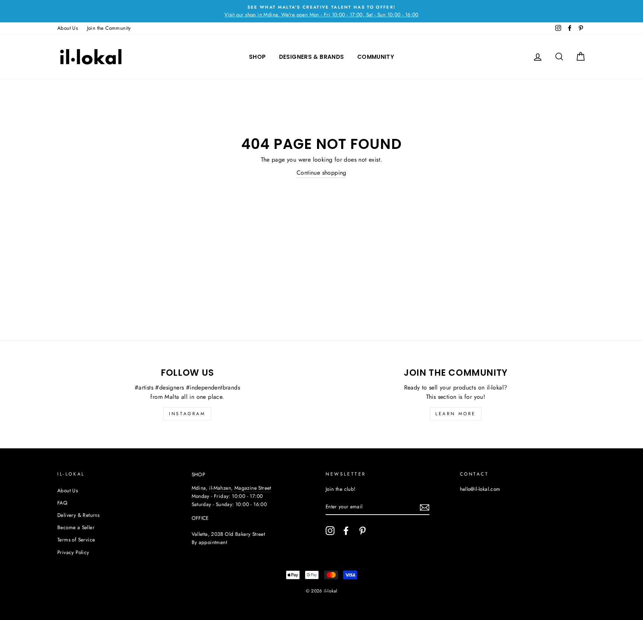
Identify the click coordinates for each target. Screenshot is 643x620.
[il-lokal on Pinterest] (362, 530)
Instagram (187, 413)
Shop (257, 57)
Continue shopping (321, 172)
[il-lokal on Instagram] (330, 530)
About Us (67, 28)
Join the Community (109, 28)
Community (375, 57)
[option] (321, 11)
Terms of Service (76, 539)
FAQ (62, 502)
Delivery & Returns (78, 515)
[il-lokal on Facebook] (346, 530)
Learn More (455, 413)
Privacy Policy (73, 552)
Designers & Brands (311, 57)
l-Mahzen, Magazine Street (241, 488)
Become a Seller (76, 527)
